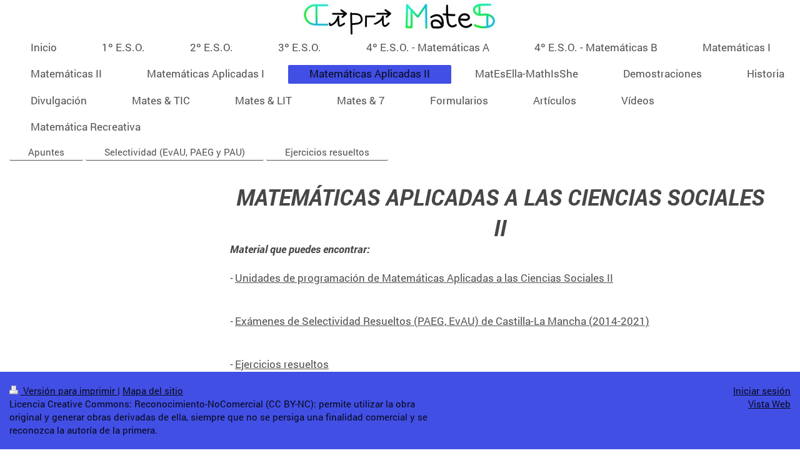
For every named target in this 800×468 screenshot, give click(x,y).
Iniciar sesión (762, 390)
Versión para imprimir (69, 390)
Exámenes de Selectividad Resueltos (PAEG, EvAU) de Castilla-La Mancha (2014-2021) (442, 321)
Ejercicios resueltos (282, 364)
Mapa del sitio (152, 390)
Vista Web (769, 403)
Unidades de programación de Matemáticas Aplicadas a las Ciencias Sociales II (424, 278)
